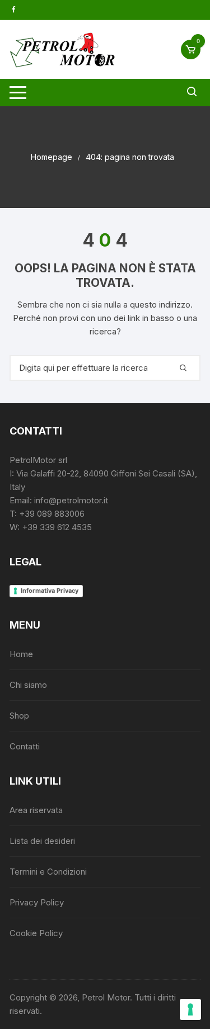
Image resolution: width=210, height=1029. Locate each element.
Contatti (25, 746)
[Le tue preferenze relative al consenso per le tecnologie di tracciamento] (190, 1009)
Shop (19, 715)
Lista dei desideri (42, 841)
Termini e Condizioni (48, 871)
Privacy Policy (37, 902)
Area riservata (36, 810)
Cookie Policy (36, 933)
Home (21, 654)
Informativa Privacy (49, 590)
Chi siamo (28, 684)
